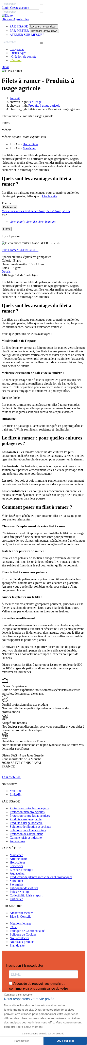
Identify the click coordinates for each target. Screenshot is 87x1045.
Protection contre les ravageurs (29, 808)
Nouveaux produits (22, 941)
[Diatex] (7, 15)
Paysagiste (16, 884)
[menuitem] (19, 26)
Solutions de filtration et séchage (30, 826)
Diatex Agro (18, 53)
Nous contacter (19, 938)
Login (5, 7)
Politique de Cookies (23, 934)
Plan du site (17, 945)
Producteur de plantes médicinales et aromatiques (41, 877)
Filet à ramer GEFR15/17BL (20, 250)
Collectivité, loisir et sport (26, 895)
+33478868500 (11, 777)
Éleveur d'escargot (21, 869)
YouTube (15, 790)
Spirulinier (16, 880)
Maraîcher (29, 148)
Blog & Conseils (20, 916)
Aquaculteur (17, 873)
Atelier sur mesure (21, 913)
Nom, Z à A (62, 211)
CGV (13, 927)
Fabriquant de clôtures (24, 888)
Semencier (16, 866)
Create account (19, 7)
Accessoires (17, 841)
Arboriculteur (18, 858)
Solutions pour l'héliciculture (28, 830)
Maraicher (16, 855)
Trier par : (8, 203)
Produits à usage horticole (26, 823)
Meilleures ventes (13, 211)
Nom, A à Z (47, 211)
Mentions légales (20, 923)
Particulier (16, 899)
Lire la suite (49, 196)
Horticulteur (30, 144)
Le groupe (17, 49)
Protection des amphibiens (26, 834)
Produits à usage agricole (25, 819)
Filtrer (6, 229)
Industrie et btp (19, 891)
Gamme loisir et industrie (26, 837)
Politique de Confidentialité (27, 930)
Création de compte (23, 56)
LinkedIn (15, 794)
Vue (4, 214)
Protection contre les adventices (30, 815)
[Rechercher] (41, 4)
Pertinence (9, 207)
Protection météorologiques (27, 812)
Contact (15, 60)
